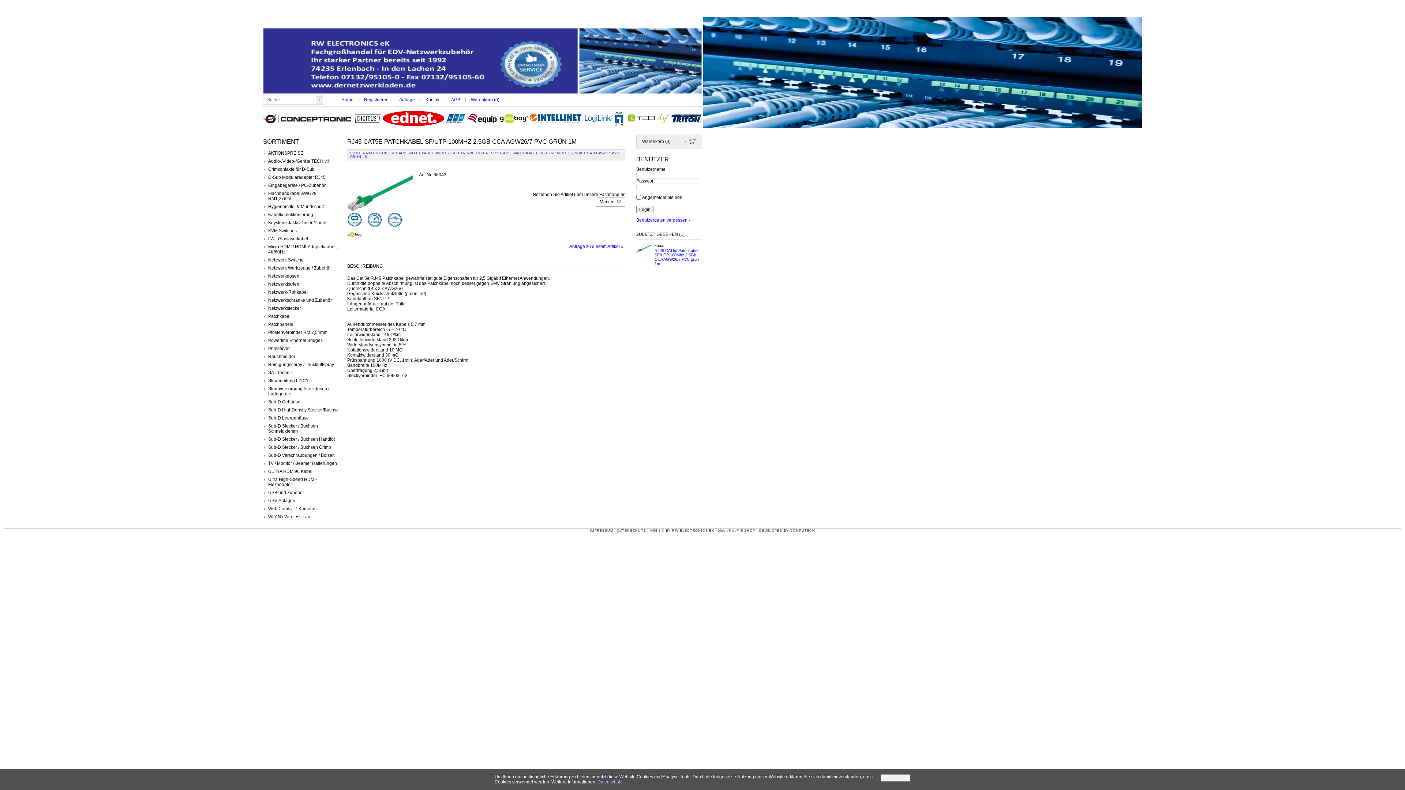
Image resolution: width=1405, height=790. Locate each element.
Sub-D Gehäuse (284, 402)
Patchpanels (280, 324)
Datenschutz (631, 531)
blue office (728, 531)
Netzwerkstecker (284, 308)
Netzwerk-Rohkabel (288, 292)
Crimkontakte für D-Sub (291, 169)
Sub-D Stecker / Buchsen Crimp (299, 447)
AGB (455, 99)
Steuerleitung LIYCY (288, 380)
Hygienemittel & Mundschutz (296, 206)
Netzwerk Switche (286, 260)
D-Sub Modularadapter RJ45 (297, 177)
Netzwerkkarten (283, 284)
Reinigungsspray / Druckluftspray (301, 364)
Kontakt (433, 99)
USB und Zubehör (286, 492)
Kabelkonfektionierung (290, 214)
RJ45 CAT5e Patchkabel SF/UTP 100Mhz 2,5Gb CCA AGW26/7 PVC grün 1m (677, 257)
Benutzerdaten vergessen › (663, 220)
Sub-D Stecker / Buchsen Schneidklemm (293, 429)
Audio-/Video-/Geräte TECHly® (299, 161)
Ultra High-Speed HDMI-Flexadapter (292, 482)
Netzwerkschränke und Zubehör (300, 300)
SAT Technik (280, 372)
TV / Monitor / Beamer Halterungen (302, 463)
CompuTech (802, 531)
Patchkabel (279, 316)
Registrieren (376, 99)
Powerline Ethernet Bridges (295, 340)
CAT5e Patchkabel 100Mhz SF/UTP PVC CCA (440, 153)
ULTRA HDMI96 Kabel (290, 471)
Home (347, 99)
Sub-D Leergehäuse (288, 418)
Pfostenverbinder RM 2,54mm (297, 332)
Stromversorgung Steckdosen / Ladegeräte (298, 391)
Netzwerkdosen (283, 276)
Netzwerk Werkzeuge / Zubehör (299, 268)
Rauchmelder (281, 356)
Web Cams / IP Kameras (292, 508)
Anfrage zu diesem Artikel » (596, 246)
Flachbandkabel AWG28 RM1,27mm (292, 196)
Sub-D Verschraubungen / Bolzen (301, 455)
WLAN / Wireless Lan (289, 516)
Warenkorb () (485, 99)
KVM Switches (282, 230)
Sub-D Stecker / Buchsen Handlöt (301, 439)
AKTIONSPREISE (285, 153)
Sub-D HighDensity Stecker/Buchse (303, 410)
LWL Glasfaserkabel (288, 238)
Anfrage (407, 99)
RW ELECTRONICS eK (693, 531)
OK (895, 777)
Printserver (279, 348)
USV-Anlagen (281, 500)
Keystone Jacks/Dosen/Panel (297, 222)
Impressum (601, 531)
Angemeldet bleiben (662, 197)
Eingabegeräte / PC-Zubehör (297, 185)
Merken (608, 201)
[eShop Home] (482, 61)
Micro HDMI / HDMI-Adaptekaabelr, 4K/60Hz (303, 249)
